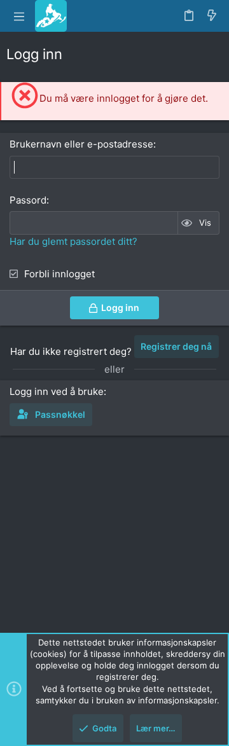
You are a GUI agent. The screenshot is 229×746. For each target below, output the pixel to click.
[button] (19, 15)
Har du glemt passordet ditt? (73, 241)
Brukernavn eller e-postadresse (81, 144)
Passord (28, 200)
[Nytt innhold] (212, 16)
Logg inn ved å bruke (57, 391)
